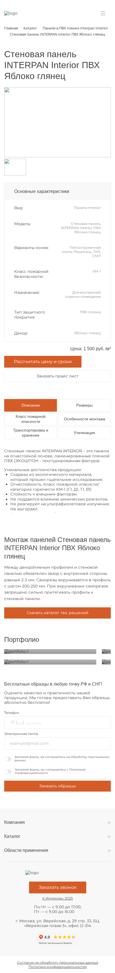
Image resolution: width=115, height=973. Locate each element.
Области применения (26, 850)
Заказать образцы (57, 785)
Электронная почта (21, 734)
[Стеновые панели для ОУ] (50, 662)
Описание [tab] (30, 405)
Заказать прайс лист (57, 376)
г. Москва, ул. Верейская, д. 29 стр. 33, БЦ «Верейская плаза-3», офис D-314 (57, 923)
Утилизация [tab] (84, 432)
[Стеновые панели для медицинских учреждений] (50, 651)
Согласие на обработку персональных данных (57, 962)
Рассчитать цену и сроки (43, 361)
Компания (14, 822)
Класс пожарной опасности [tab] (30, 419)
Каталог (12, 836)
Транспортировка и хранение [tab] (30, 432)
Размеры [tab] (84, 405)
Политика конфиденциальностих (57, 967)
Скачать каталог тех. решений (57, 612)
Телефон (11, 713)
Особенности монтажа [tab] (84, 419)
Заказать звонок (57, 887)
